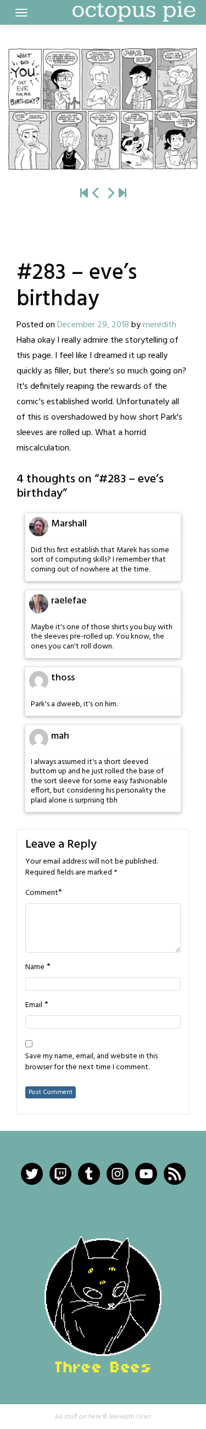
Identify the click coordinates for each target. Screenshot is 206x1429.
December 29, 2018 (93, 325)
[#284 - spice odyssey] (103, 109)
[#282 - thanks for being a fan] (96, 194)
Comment (41, 893)
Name (34, 967)
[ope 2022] (122, 194)
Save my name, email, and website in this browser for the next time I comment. (91, 1062)
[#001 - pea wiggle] (84, 194)
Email (33, 1005)
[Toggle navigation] (21, 12)
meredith (159, 325)
